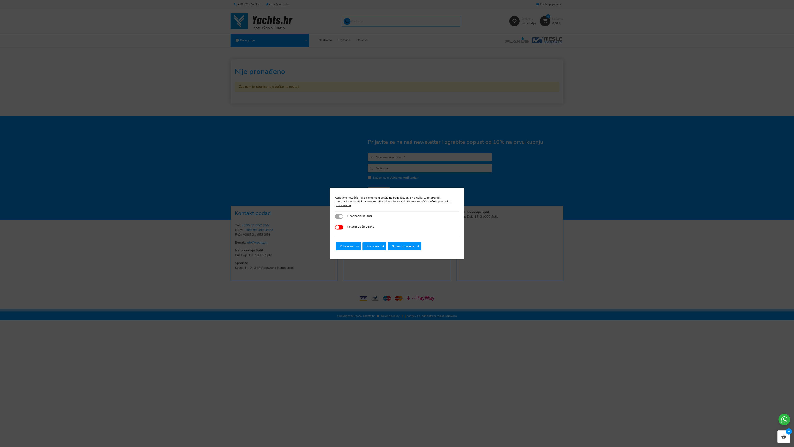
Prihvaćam (347, 246)
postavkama (343, 205)
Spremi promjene (403, 246)
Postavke (373, 246)
